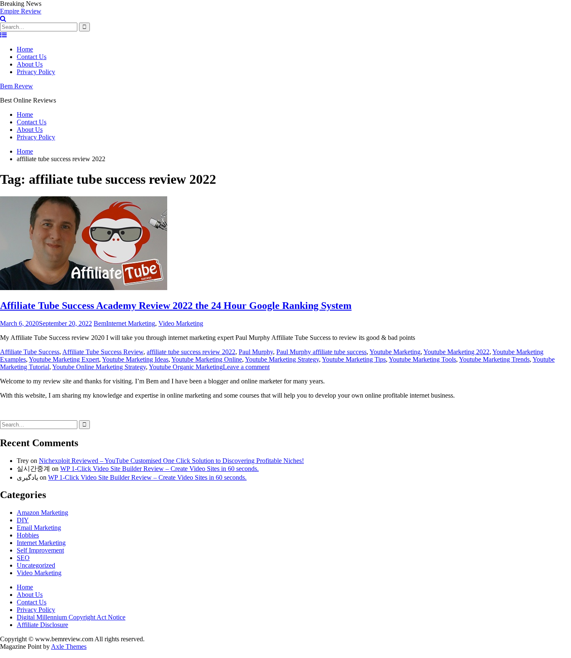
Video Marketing (180, 323)
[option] (285, 11)
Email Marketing (39, 527)
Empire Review (20, 11)
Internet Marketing (130, 323)
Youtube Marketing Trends (494, 359)
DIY (23, 520)
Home (25, 49)
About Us (30, 64)
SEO (23, 557)
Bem (100, 323)
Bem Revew (16, 86)
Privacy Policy (36, 71)
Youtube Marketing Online (206, 359)
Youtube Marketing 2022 (456, 351)
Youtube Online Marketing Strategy (99, 366)
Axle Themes (69, 646)
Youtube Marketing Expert (64, 359)
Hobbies (28, 535)
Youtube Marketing (395, 351)
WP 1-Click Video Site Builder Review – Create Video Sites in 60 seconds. (159, 468)
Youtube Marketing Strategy (282, 359)
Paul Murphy (256, 351)
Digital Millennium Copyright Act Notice (71, 617)
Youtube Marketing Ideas (135, 359)
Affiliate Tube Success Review (102, 351)
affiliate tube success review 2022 (191, 351)
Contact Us (31, 56)
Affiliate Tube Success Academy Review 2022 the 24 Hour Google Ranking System (176, 305)
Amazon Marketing (42, 512)
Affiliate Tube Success (29, 351)
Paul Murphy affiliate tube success (321, 351)
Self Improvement (40, 550)
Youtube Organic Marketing (186, 366)
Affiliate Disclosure (42, 624)
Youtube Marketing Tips (354, 359)
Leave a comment (246, 366)
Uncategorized (36, 565)
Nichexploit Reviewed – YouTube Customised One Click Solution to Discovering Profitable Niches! (171, 460)
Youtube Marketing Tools (422, 359)
